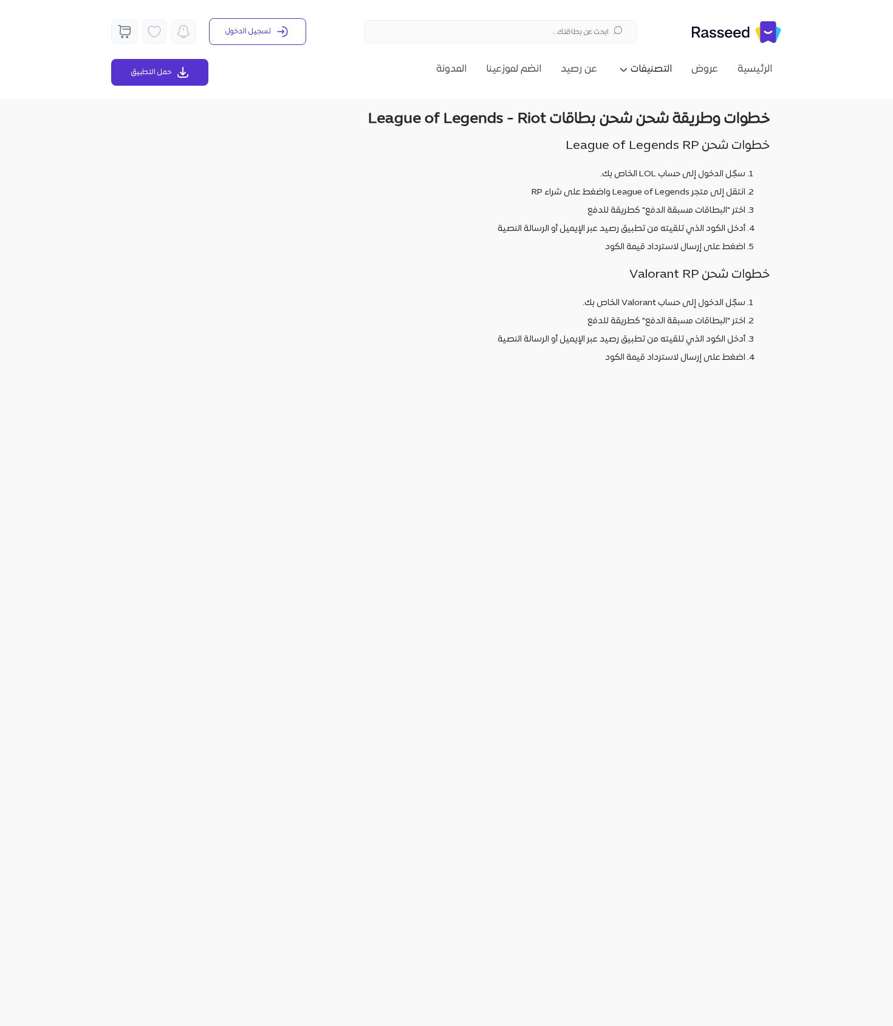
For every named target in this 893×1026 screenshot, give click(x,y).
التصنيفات (651, 69)
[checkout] (124, 31)
